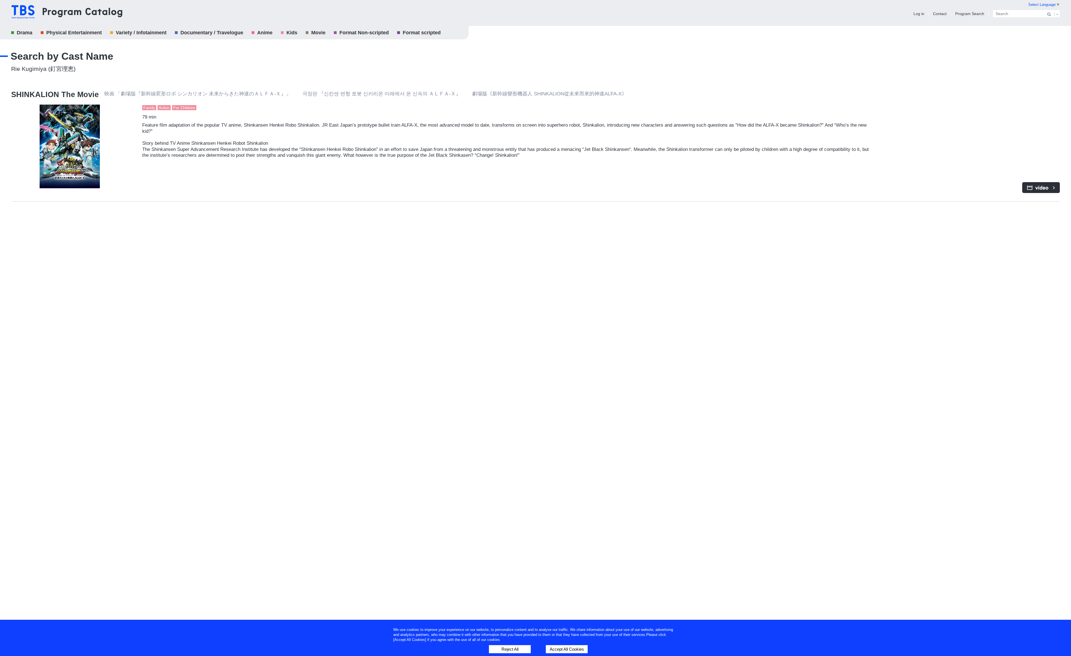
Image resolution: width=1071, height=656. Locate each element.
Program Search (969, 13)
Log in (918, 13)
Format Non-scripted (364, 32)
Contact (940, 13)
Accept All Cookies (567, 649)
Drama (24, 32)
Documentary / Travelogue (211, 32)
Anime (264, 32)
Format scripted (422, 32)
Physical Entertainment (74, 32)
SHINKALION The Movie (55, 94)
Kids (291, 32)
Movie (318, 32)
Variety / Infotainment (141, 32)
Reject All (509, 649)
